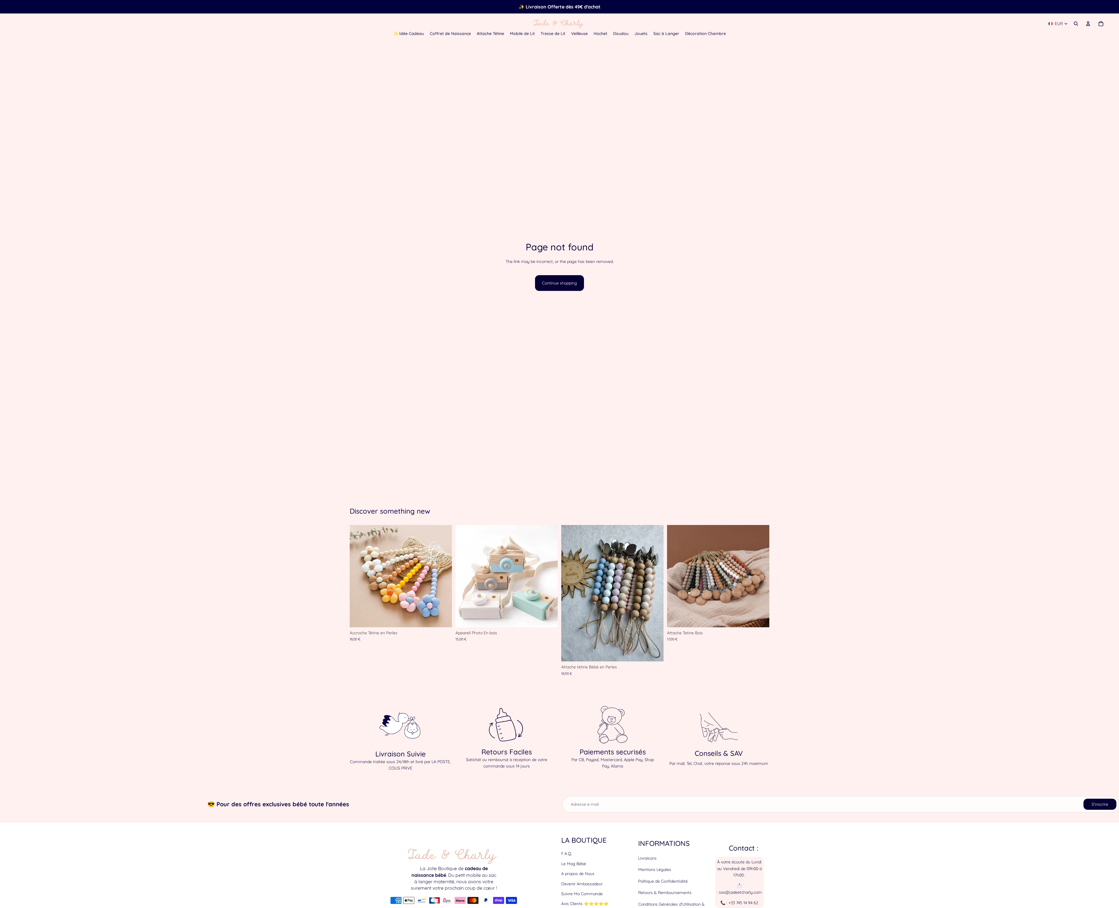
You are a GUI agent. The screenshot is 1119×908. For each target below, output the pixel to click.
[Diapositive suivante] (443, 576)
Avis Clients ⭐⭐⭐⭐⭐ (584, 904)
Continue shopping (559, 283)
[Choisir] (443, 618)
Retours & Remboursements (665, 892)
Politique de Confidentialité (663, 881)
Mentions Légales (654, 869)
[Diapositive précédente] (358, 576)
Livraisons (647, 858)
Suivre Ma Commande (582, 893)
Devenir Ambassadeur (582, 883)
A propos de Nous (577, 873)
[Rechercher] (1075, 23)
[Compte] (1088, 23)
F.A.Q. (566, 853)
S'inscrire (1100, 804)
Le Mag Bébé (573, 863)
